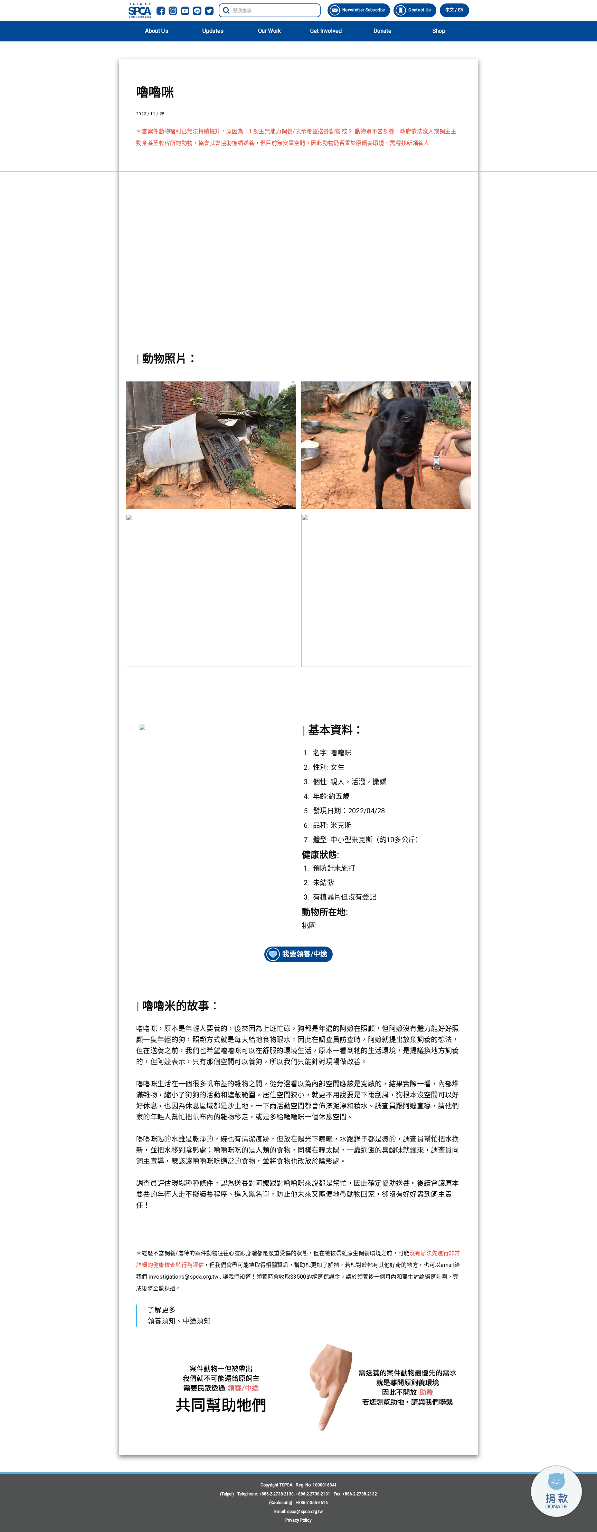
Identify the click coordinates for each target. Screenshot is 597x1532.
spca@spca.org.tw (305, 1511)
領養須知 (162, 1321)
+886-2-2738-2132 (359, 1494)
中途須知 (197, 1321)
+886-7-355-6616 (312, 1502)
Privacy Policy (298, 1520)
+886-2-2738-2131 (313, 1494)
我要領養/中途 (304, 954)
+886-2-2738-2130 (276, 1494)
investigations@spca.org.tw (184, 1276)
